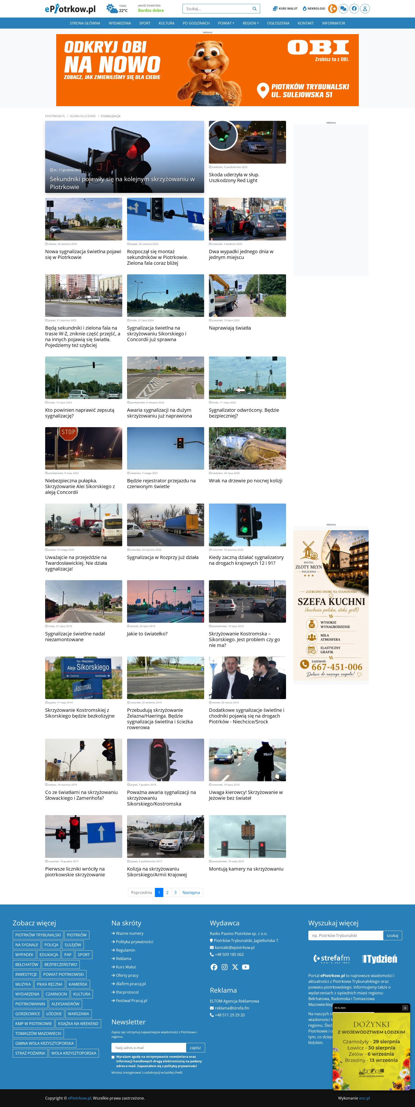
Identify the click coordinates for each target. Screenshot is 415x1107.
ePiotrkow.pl (55, 116)
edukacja (49, 954)
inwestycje (26, 974)
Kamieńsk (78, 984)
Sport (144, 23)
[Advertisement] (329, 200)
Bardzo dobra (151, 10)
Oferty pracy (127, 975)
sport (84, 954)
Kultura (166, 23)
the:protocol (127, 992)
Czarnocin (56, 994)
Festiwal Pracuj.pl (131, 1000)
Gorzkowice (27, 1013)
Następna (191, 892)
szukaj (392, 935)
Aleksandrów (65, 1004)
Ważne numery (129, 933)
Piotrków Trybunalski (38, 935)
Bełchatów (26, 964)
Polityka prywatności (134, 941)
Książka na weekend (78, 1023)
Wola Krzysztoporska (73, 1053)
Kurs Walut (288, 8)
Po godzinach (196, 23)
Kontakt (306, 23)
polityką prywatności (180, 1066)
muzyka (23, 984)
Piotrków (77, 935)
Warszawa (78, 1013)
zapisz (195, 1047)
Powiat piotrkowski (63, 974)
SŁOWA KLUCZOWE (83, 116)
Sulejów (73, 944)
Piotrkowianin (30, 1004)
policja (51, 944)
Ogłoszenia (278, 23)
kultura (81, 994)
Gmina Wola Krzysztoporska (44, 1043)
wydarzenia (27, 994)
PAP (68, 954)
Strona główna (85, 23)
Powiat (225, 23)
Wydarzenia (120, 23)
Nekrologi (316, 8)
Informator (333, 23)
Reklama (123, 958)
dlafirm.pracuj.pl (131, 983)
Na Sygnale (26, 944)
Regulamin (125, 950)
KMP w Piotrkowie (33, 1023)
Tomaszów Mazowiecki (38, 1033)
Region (249, 23)
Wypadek (24, 954)
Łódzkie (54, 1013)
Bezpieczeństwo (60, 964)
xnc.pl (364, 1098)
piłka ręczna (49, 984)
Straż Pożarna (30, 1053)
